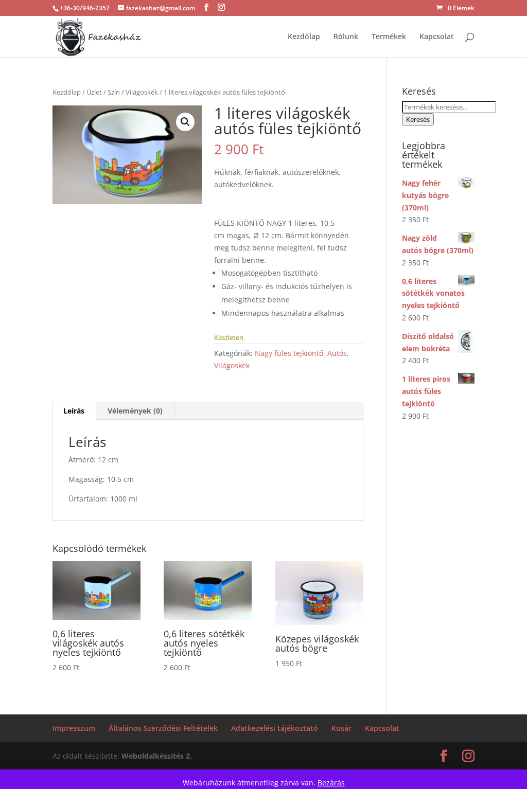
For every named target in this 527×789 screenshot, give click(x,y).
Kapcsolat (436, 37)
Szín (114, 92)
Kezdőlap (304, 37)
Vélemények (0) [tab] (135, 411)
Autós (337, 353)
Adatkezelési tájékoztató (274, 728)
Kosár (341, 728)
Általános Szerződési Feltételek (163, 728)
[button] (185, 122)
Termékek (389, 37)
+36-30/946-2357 (85, 8)
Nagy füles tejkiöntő (289, 353)
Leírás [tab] (73, 411)
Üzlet (94, 92)
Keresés (418, 119)
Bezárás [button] (331, 782)
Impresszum (73, 728)
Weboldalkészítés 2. (156, 756)
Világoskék (142, 92)
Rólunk (345, 37)
